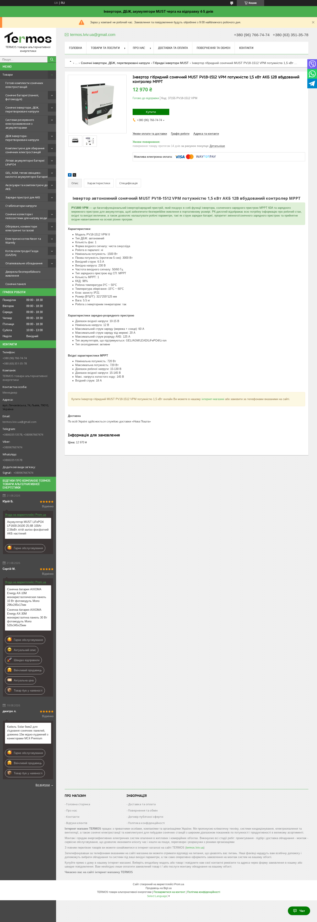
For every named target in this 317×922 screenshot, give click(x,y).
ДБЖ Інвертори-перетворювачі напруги (22, 138)
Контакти (246, 48)
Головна (75, 48)
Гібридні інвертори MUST (171, 63)
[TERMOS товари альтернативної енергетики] (28, 38)
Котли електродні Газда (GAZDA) (21, 253)
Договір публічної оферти (145, 817)
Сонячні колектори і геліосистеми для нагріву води (26, 216)
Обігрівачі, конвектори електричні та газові (21, 228)
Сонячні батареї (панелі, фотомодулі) (22, 97)
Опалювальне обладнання (23, 263)
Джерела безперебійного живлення (23, 273)
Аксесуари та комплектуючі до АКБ (26, 187)
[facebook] (70, 175)
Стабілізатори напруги (21, 206)
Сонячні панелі (15, 284)
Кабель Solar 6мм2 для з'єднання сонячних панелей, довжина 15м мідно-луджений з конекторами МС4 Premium (27, 732)
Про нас (139, 48)
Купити (151, 112)
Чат (302, 911)
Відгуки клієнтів (76, 823)
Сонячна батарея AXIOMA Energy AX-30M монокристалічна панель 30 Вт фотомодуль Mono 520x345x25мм (27, 617)
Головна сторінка (78, 804)
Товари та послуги (105, 48)
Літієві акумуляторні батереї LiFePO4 (24, 162)
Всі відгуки (43, 785)
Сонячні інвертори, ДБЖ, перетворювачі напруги (22, 109)
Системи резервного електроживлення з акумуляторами (19, 123)
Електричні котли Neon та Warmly (23, 241)
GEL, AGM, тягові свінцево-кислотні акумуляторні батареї (26, 175)
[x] (74, 175)
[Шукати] (51, 59)
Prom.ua (179, 884)
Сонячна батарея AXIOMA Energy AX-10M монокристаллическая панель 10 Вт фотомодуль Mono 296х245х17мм (26, 597)
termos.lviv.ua (195, 847)
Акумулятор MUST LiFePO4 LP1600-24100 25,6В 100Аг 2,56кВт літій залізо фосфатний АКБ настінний (28, 527)
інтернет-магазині (213, 399)
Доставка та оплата (173, 48)
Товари (8, 74)
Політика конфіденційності (146, 823)
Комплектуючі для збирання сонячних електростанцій (24, 150)
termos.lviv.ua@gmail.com (19, 422)
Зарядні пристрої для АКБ (22, 197)
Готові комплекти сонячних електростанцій (24, 85)
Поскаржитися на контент (169, 892)
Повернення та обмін (213, 48)
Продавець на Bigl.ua (159, 888)
